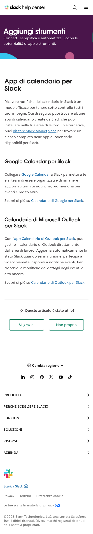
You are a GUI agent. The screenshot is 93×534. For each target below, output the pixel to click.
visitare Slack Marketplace (34, 131)
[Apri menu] (86, 7)
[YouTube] (61, 378)
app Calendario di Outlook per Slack (44, 238)
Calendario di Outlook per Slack (57, 282)
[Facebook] (42, 378)
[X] (51, 378)
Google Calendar (35, 174)
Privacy (9, 496)
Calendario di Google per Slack (57, 200)
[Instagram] (32, 378)
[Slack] (43, 476)
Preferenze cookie (49, 496)
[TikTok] (70, 378)
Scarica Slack (13, 486)
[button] (26, 325)
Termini (25, 496)
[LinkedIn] (23, 378)
